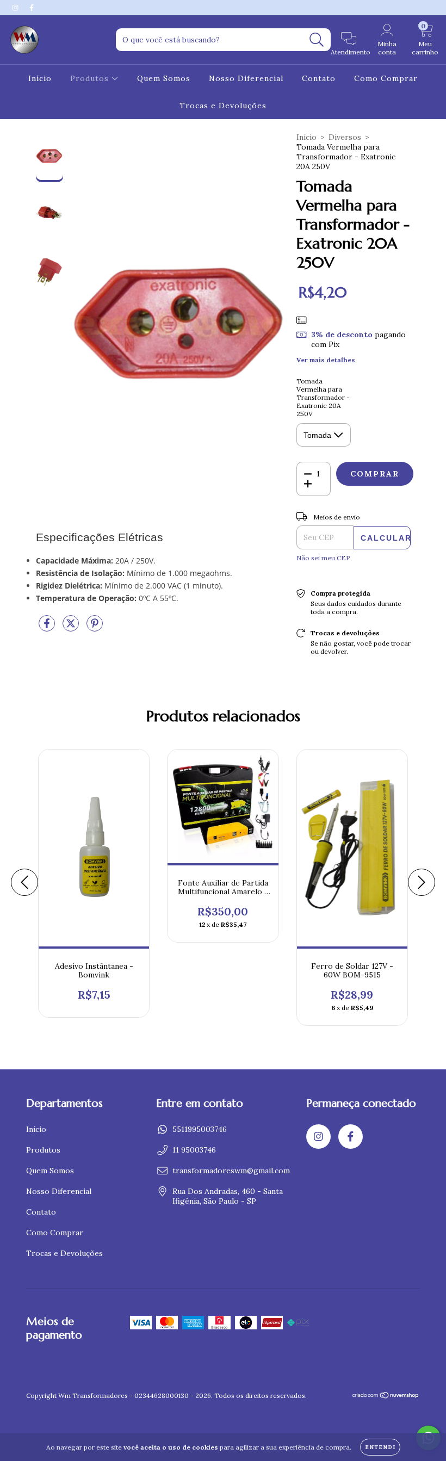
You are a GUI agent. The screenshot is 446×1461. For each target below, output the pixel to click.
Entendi (380, 1447)
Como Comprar (386, 78)
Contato (319, 78)
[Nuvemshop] (386, 1396)
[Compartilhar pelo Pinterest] (94, 628)
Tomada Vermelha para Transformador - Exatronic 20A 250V (323, 397)
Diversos (345, 137)
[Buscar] (317, 40)
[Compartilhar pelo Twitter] (72, 628)
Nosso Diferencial (246, 78)
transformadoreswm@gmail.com (231, 1170)
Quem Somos (163, 78)
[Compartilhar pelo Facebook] (48, 628)
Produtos (91, 78)
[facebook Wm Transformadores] (31, 8)
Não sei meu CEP (323, 558)
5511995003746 (199, 1129)
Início (40, 78)
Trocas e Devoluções (223, 105)
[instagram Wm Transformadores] (16, 8)
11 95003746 (194, 1150)
